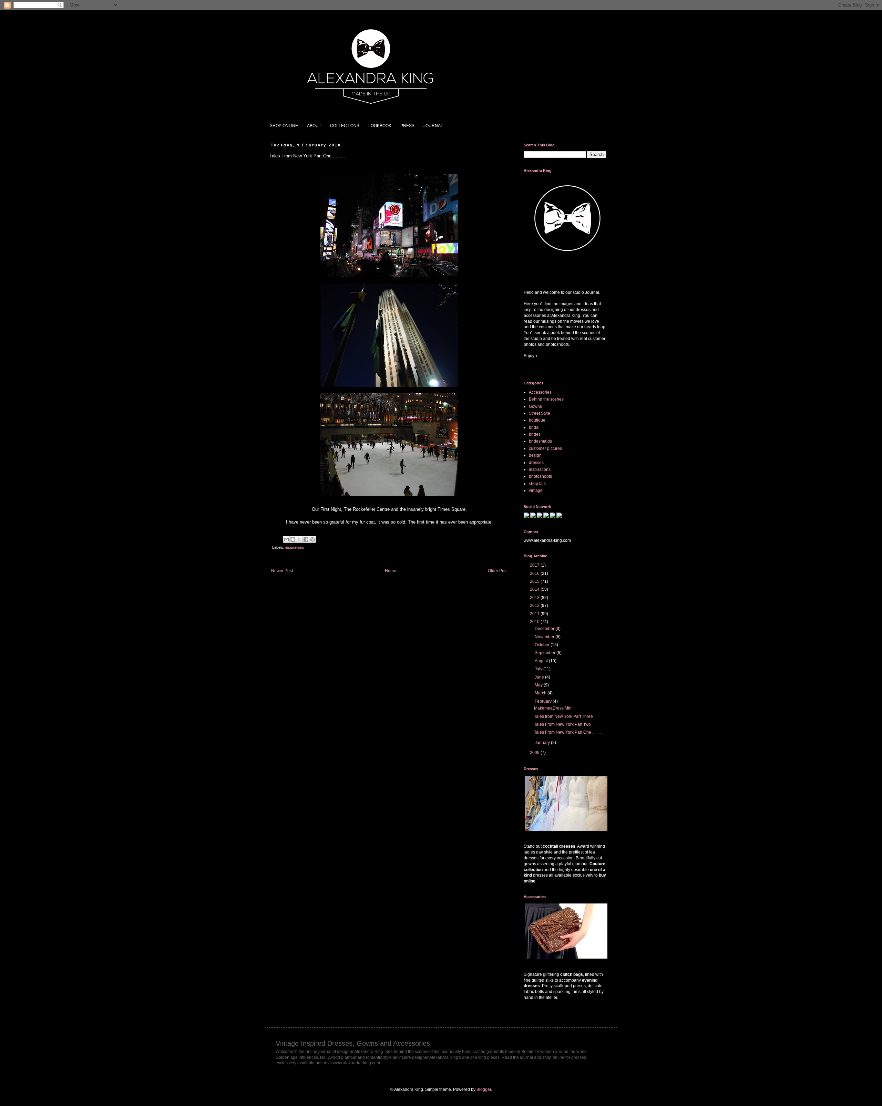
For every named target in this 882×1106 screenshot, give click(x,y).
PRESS (407, 125)
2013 (535, 597)
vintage (536, 490)
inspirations (294, 547)
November (545, 636)
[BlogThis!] (292, 539)
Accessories (540, 392)
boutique (537, 420)
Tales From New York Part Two (562, 724)
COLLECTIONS (344, 125)
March (541, 693)
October (543, 644)
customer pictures (545, 448)
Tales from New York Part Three (563, 716)
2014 (535, 589)
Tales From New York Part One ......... (568, 732)
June (540, 677)
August (542, 661)
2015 (535, 581)
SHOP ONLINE (284, 125)
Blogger (483, 1089)
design (535, 455)
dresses (536, 462)
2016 (535, 573)
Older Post (497, 570)
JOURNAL (433, 125)
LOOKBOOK (379, 125)
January (543, 742)
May (539, 685)
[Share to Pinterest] (312, 539)
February (544, 701)
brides (535, 434)
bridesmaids (540, 441)
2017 (535, 565)
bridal (534, 427)
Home (390, 570)
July (539, 668)
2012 (535, 605)
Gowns (535, 406)
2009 (535, 752)
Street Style (539, 413)
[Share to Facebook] (305, 539)
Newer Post (282, 570)
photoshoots (540, 476)
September (545, 652)
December (545, 628)
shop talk (537, 483)
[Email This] (286, 539)
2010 (535, 621)
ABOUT (314, 125)
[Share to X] (299, 539)
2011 (535, 613)
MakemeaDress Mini (553, 708)
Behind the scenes (546, 399)
